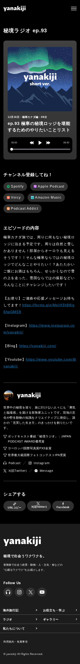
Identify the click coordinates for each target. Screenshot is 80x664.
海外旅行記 (11, 609)
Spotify (17, 186)
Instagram (41, 463)
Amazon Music (48, 197)
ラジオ (7, 619)
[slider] (40, 149)
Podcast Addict (24, 208)
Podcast (15, 463)
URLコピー (15, 507)
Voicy (16, 197)
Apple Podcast (51, 186)
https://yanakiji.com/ (37, 346)
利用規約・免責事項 (15, 641)
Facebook (63, 507)
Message (46, 471)
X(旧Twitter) (18, 471)
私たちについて (14, 628)
